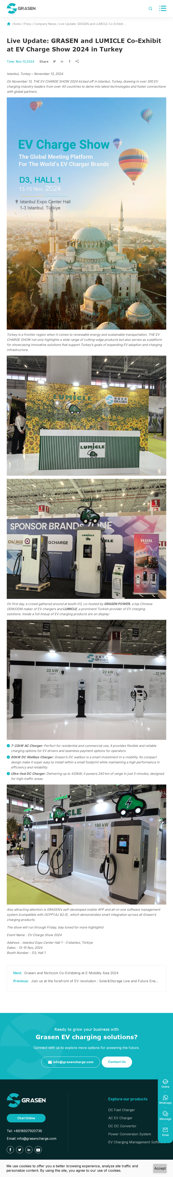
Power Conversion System (129, 1134)
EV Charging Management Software (137, 1142)
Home (17, 24)
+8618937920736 (28, 1131)
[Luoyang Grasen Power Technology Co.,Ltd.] (26, 1100)
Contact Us (117, 1062)
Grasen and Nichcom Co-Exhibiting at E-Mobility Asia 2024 (71, 973)
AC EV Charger (120, 1118)
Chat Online (26, 1118)
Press (27, 24)
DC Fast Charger (121, 1110)
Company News (45, 24)
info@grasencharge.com (70, 1062)
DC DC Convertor (122, 1126)
